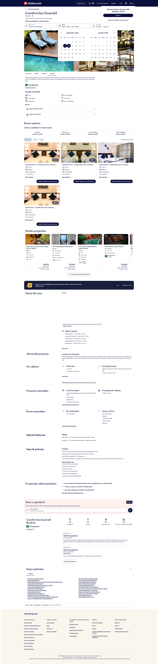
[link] (118, 27)
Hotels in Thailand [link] (29, 631)
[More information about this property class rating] (32, 16)
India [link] (31, 605)
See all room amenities (69, 426)
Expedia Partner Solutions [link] (76, 630)
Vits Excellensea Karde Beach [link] (88, 580)
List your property (102, 3)
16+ (130, 69)
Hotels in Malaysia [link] (29, 649)
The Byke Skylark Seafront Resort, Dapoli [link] (40, 585)
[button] (69, 42)
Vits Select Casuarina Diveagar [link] (36, 590)
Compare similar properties (80, 274)
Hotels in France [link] (28, 646)
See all (27, 104)
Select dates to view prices (47, 181)
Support (113, 3)
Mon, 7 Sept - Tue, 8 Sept (70, 26)
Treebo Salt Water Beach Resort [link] (89, 587)
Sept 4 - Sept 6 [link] (120, 134)
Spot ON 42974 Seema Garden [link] (88, 579)
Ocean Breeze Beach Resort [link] (36, 587)
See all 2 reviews (30, 87)
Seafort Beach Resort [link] (34, 592)
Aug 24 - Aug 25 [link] (37, 134)
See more (65, 348)
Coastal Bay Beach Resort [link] (35, 584)
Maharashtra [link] (37, 605)
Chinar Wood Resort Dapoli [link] (87, 584)
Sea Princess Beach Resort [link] (35, 579)
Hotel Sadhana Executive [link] (86, 597)
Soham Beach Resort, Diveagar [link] (88, 590)
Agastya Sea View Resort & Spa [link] (88, 593)
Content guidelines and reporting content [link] (101, 632)
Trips (120, 3)
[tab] (30, 574)
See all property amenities (70, 405)
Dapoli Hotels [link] (45, 605)
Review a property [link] (52, 631)
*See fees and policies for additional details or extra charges (78, 382)
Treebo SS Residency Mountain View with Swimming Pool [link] (45, 582)
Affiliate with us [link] (73, 624)
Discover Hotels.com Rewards (118, 20)
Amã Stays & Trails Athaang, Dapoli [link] (38, 595)
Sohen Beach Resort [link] (85, 595)
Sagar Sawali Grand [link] (33, 580)
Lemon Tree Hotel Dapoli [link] (35, 588)
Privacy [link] (94, 625)
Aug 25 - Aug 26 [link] (65, 134)
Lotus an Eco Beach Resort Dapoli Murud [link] (39, 598)
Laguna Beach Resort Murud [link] (87, 582)
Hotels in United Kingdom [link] (31, 628)
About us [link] (117, 622)
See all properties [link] (33, 9)
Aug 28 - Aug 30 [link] (93, 134)
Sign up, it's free (127, 285)
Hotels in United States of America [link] (33, 634)
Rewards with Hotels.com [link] (121, 631)
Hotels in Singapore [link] (29, 640)
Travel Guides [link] (118, 628)
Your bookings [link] (50, 622)
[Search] (130, 510)
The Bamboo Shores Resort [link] (35, 593)
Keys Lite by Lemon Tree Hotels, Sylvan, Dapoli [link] (93, 588)
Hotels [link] (26, 605)
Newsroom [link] (72, 627)
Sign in (132, 3)
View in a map (67, 326)
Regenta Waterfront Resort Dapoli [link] (89, 592)
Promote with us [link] (73, 633)
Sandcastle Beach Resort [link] (86, 585)
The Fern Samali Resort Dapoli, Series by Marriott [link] (42, 597)
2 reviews (29, 529)
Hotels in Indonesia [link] (29, 637)
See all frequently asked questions (72, 493)
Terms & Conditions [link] (97, 622)
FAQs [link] (48, 625)
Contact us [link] (50, 628)
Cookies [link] (94, 628)
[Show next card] (132, 252)
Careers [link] (117, 625)
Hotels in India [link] (28, 622)
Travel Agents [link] (73, 636)
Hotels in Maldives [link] (29, 643)
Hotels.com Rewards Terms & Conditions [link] (100, 636)
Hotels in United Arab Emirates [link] (32, 625)
